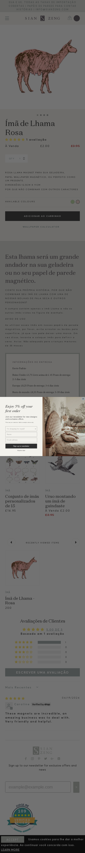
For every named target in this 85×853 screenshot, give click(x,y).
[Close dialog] (83, 399)
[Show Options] (35, 428)
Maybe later (21, 450)
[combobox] (20, 428)
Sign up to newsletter (21, 446)
